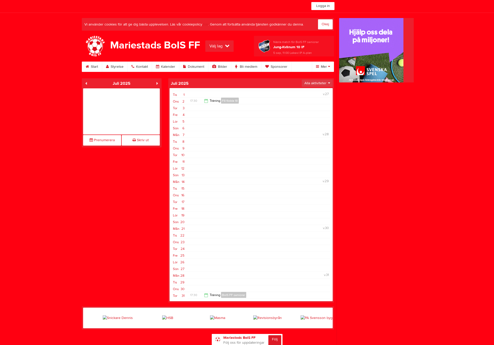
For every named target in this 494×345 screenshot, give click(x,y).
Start (94, 66)
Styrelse (116, 66)
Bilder (222, 66)
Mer (324, 66)
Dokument (195, 66)
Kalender (167, 66)
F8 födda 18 (230, 101)
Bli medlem (248, 66)
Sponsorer (278, 66)
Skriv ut (142, 140)
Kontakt (141, 66)
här (205, 24)
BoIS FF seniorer (233, 295)
